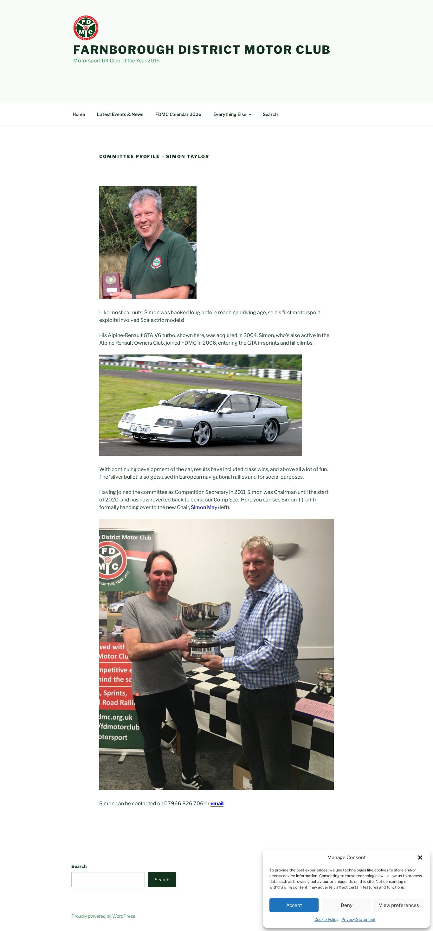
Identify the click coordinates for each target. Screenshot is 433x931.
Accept (294, 905)
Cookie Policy (326, 919)
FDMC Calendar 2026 (178, 114)
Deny (346, 905)
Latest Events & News (120, 114)
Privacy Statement (358, 919)
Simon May (204, 507)
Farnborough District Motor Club (202, 50)
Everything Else (229, 114)
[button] (420, 857)
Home (79, 114)
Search (270, 114)
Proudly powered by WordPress (103, 916)
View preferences (399, 905)
